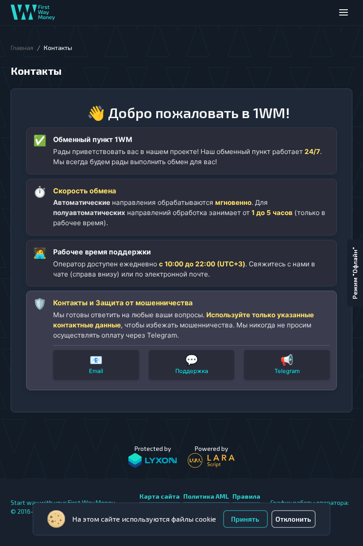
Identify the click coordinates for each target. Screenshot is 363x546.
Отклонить (293, 519)
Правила (246, 496)
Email (96, 370)
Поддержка (191, 370)
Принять (245, 519)
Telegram (287, 370)
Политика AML (206, 496)
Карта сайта (159, 496)
